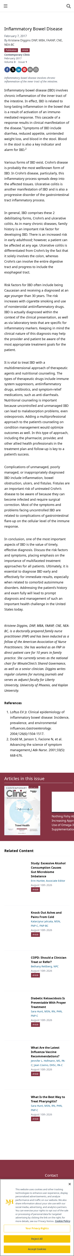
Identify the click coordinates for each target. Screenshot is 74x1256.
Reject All (37, 1238)
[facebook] (7, 69)
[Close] (70, 1184)
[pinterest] (24, 69)
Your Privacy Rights (37, 1228)
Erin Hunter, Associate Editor (48, 880)
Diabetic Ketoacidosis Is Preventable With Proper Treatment (48, 1002)
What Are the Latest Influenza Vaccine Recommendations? (45, 1052)
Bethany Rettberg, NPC (45, 966)
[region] (37, 1217)
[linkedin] (19, 69)
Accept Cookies (37, 1249)
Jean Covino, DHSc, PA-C (48, 1065)
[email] (30, 69)
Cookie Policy (62, 1221)
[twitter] (13, 69)
